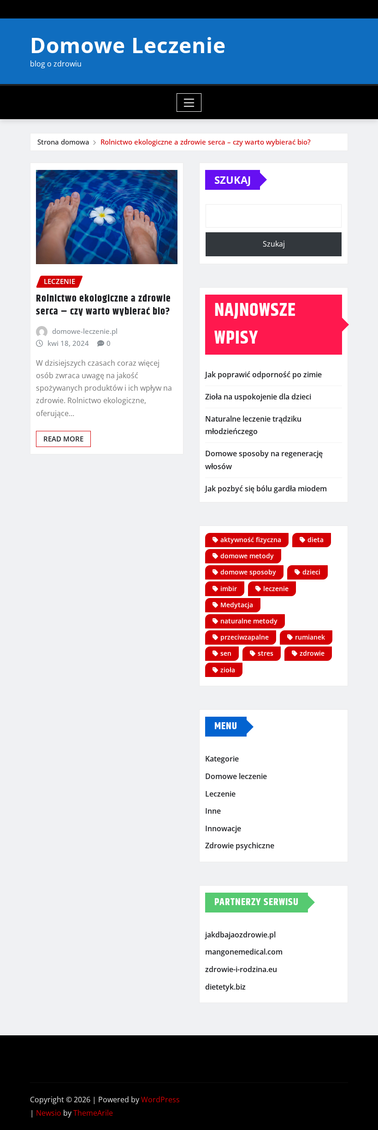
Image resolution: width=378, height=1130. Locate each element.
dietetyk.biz (225, 987)
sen (225, 653)
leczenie (276, 588)
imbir (228, 588)
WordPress (160, 1099)
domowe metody (247, 555)
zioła (227, 669)
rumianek (310, 637)
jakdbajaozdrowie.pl (240, 935)
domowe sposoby (248, 572)
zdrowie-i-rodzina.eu (241, 969)
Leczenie (220, 794)
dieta (315, 539)
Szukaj (232, 180)
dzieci (311, 572)
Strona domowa (63, 141)
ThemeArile (93, 1113)
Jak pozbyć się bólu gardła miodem (266, 488)
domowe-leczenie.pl (85, 331)
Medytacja (236, 604)
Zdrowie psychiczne (239, 845)
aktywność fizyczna (250, 539)
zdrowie (312, 653)
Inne (213, 811)
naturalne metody (249, 620)
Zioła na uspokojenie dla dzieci (258, 397)
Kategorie (222, 759)
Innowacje (223, 828)
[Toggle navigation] (189, 102)
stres (265, 653)
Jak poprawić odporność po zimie (263, 374)
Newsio (48, 1113)
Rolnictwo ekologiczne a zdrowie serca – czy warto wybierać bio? (205, 141)
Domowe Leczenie (128, 44)
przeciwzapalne (244, 637)
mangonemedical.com (244, 952)
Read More (63, 438)
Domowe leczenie (236, 776)
